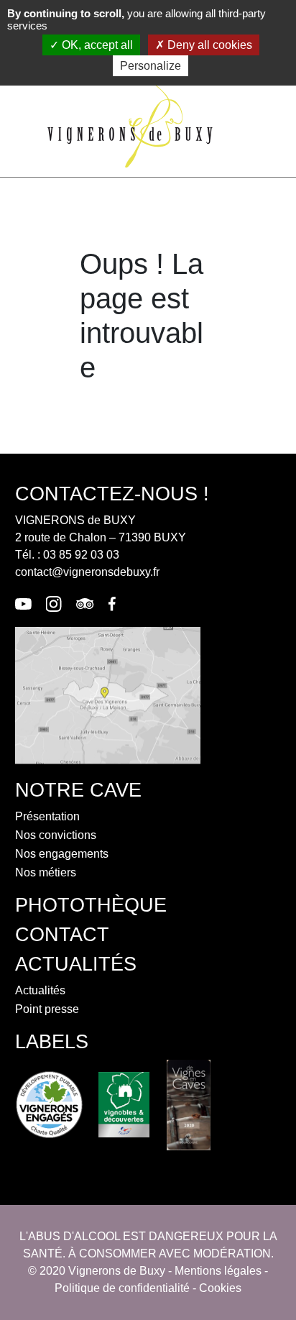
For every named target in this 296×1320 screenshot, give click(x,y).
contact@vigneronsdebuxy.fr (87, 572)
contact (62, 934)
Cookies (220, 1288)
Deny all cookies (208, 45)
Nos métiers (45, 872)
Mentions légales (218, 1271)
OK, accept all (96, 45)
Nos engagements (61, 854)
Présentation (47, 816)
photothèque (91, 905)
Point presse (47, 1009)
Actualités (40, 990)
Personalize (150, 66)
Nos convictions (55, 835)
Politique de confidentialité (122, 1288)
